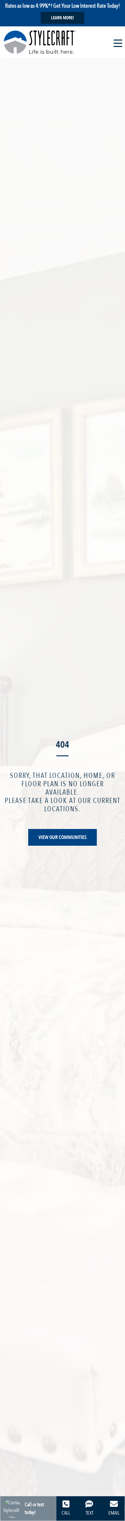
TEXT (89, 1512)
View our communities (62, 837)
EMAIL (114, 1512)
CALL (66, 1512)
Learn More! (62, 18)
